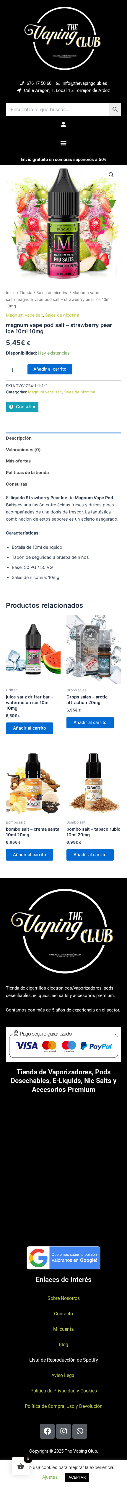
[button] (64, 143)
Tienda (25, 292)
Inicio (11, 292)
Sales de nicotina (52, 292)
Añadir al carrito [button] (29, 728)
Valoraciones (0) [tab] (23, 449)
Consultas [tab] (16, 484)
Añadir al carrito (49, 369)
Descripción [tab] (19, 438)
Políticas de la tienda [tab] (27, 472)
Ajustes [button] (50, 1477)
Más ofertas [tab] (18, 461)
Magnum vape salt (24, 315)
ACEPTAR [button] (77, 1477)
